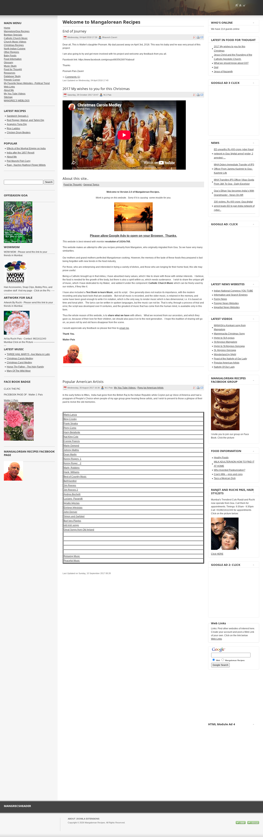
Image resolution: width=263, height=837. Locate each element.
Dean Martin (70, 454)
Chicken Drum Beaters (18, 132)
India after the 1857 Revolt (20, 152)
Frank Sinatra (71, 423)
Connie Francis (72, 441)
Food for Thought (73, 184)
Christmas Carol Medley (19, 362)
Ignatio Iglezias (72, 503)
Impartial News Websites (227, 307)
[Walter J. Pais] (19, 440)
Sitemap (8, 97)
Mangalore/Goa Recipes (16, 31)
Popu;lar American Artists (150, 387)
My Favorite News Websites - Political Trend (27, 83)
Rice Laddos (13, 128)
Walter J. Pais (11, 400)
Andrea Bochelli (72, 494)
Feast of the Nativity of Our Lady (230, 358)
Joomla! (71, 826)
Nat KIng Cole (71, 436)
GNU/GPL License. (119, 826)
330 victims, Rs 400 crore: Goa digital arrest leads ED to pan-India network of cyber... (234, 205)
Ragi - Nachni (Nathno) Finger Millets (26, 165)
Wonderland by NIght (225, 354)
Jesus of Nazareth (223, 71)
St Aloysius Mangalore (225, 342)
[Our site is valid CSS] (241, 823)
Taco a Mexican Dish (225, 478)
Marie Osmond (71, 445)
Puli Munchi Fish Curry (18, 161)
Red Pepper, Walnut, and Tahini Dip (25, 120)
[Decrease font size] (244, 5)
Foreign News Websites (226, 303)
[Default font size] (240, 5)
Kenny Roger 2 (72, 463)
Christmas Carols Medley (20, 358)
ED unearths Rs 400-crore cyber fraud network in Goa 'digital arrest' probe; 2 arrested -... (234, 153)
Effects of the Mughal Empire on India (26, 148)
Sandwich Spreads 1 (17, 116)
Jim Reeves (70, 485)
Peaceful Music (72, 560)
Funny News (220, 299)
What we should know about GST (231, 63)
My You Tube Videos (125, 387)
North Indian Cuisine (14, 48)
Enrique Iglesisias (73, 507)
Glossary (8, 62)
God (216, 67)
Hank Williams (71, 472)
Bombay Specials (13, 34)
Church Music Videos (15, 41)
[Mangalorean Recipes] (25, 7)
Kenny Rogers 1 (72, 459)
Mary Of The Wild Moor (19, 370)
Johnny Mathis (71, 450)
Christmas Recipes (14, 45)
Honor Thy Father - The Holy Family (25, 366)
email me (124, 328)
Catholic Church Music (16, 38)
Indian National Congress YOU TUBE (233, 290)
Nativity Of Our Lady (224, 367)
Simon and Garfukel (74, 516)
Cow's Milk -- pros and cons (228, 474)
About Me (9, 90)
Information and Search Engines (231, 294)
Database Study (12, 76)
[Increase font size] (236, 5)
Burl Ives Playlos (72, 520)
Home (7, 28)
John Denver (70, 512)
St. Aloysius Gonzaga (225, 350)
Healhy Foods (221, 457)
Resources (9, 73)
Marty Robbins (72, 467)
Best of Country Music (75, 476)
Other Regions (11, 52)
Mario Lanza (70, 414)
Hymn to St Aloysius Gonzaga (229, 346)
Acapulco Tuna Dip (17, 124)
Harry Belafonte (72, 432)
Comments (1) (72, 77)
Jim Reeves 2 (71, 490)
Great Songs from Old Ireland (79, 529)
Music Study (10, 66)
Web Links (9, 86)
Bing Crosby (70, 419)
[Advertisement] (222, 111)
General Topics (91, 184)
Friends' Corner (12, 79)
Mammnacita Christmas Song (229, 333)
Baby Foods (10, 55)
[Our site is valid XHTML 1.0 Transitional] (253, 823)
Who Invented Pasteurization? (229, 470)
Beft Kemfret (70, 481)
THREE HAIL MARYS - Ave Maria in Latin (28, 354)
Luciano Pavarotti (73, 498)
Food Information (13, 59)
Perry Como (70, 428)
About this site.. (76, 178)
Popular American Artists (226, 362)
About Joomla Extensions (83, 819)
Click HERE (217, 554)
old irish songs (71, 525)
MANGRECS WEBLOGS (16, 100)
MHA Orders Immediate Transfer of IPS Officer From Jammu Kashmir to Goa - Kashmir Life (234, 168)
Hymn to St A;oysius (224, 338)
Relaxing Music (72, 556)
